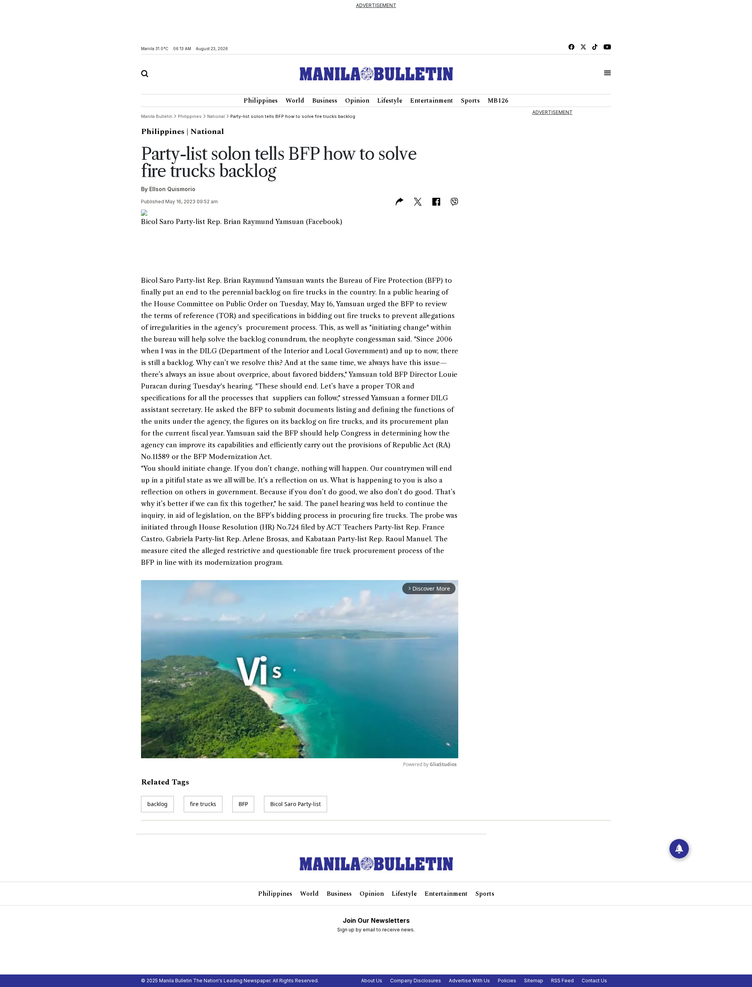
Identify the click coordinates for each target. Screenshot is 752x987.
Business (324, 100)
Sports (470, 100)
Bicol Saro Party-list (295, 804)
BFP (243, 804)
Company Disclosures (415, 980)
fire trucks (203, 804)
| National (205, 131)
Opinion (357, 100)
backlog (157, 804)
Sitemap (533, 980)
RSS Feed (562, 980)
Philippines (261, 100)
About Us (371, 980)
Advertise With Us (469, 980)
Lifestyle (389, 100)
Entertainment (431, 100)
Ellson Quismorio (172, 189)
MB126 (498, 100)
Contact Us (594, 980)
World (295, 100)
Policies (507, 980)
